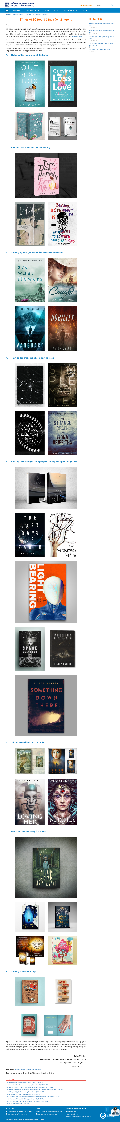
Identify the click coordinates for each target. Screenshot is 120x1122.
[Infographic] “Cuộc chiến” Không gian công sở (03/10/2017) (26, 1099)
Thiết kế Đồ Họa (77, 36)
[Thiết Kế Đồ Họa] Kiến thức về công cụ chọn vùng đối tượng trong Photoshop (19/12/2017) (35, 1096)
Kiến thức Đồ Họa (18, 14)
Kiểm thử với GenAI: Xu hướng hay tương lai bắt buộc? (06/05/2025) (28, 1085)
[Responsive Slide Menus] (20, 4)
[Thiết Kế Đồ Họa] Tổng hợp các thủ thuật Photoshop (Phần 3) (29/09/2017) (30, 1101)
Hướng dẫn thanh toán (70, 10)
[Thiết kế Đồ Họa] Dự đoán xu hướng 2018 (27, 1070)
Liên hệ (85, 10)
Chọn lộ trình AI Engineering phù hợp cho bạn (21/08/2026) (25, 1082)
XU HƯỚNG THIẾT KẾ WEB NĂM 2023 (99, 50)
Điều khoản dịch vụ (72, 1111)
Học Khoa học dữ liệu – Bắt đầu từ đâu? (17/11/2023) (24, 1094)
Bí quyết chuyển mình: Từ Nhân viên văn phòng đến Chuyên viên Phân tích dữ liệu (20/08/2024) (36, 1089)
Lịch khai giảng (15, 10)
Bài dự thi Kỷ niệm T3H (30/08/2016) (19, 1103)
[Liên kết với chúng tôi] (106, 1109)
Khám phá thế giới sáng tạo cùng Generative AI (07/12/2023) (26, 1092)
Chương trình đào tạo (32, 10)
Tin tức (56, 10)
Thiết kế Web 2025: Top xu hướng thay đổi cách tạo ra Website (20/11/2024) (30, 1087)
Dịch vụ (46, 10)
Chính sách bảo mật (72, 1114)
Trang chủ (9, 14)
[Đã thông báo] (107, 1115)
